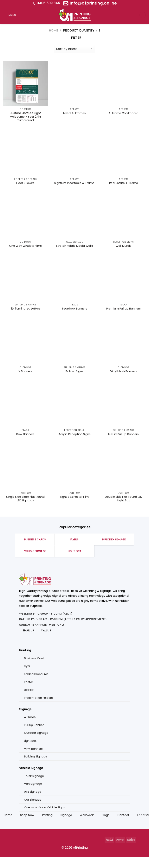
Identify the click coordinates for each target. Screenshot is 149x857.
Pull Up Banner (34, 725)
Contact (123, 815)
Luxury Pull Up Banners (123, 434)
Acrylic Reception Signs (74, 434)
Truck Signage (34, 776)
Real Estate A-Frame (123, 183)
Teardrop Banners (74, 308)
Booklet (29, 690)
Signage (66, 815)
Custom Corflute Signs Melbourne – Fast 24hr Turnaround (25, 116)
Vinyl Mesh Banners (123, 371)
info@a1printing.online (93, 3)
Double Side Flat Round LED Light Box (123, 498)
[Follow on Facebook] (15, 839)
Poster (28, 682)
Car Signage (32, 800)
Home (53, 30)
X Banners (25, 371)
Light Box (30, 741)
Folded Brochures (36, 674)
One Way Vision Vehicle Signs (44, 807)
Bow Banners (25, 434)
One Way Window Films (25, 246)
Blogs (105, 815)
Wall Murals (123, 246)
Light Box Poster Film (74, 497)
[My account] (142, 15)
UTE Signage (32, 792)
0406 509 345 (48, 3)
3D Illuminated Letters (25, 308)
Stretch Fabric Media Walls (74, 246)
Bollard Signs (74, 371)
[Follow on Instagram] (22, 839)
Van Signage (33, 784)
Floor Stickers (25, 183)
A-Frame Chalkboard (123, 113)
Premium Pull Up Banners (123, 308)
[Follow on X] (28, 839)
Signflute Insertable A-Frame (74, 183)
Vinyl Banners (33, 749)
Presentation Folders (38, 698)
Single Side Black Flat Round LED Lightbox (25, 498)
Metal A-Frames (74, 113)
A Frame (30, 717)
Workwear (87, 815)
